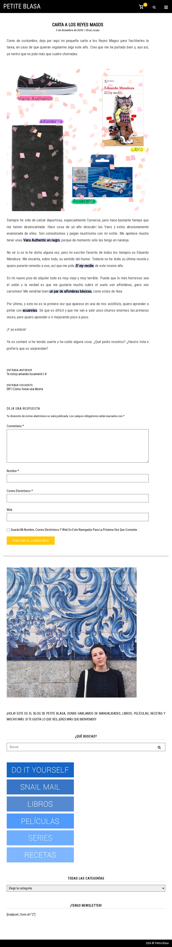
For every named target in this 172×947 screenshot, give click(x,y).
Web (9, 510)
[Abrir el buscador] (154, 7)
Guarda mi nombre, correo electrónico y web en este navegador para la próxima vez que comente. (74, 529)
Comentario (15, 426)
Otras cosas (92, 30)
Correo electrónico (20, 491)
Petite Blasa (22, 6)
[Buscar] (159, 747)
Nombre (13, 471)
